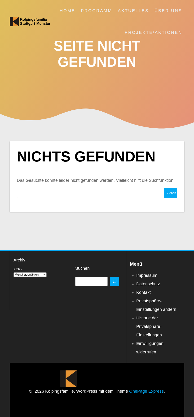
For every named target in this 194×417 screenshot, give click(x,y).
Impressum (146, 275)
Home (67, 10)
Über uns (168, 10)
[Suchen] (114, 281)
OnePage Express (146, 391)
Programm (96, 10)
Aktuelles (133, 10)
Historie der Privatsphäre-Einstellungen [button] (149, 326)
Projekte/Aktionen (153, 32)
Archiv (17, 269)
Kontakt (143, 292)
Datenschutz (148, 284)
